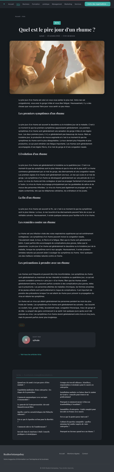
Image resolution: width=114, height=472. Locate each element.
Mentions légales (73, 453)
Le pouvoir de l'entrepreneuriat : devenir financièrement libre (33, 405)
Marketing (68, 4)
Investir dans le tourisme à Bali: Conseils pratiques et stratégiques (33, 433)
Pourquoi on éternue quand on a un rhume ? (77, 431)
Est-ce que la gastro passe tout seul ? (74, 417)
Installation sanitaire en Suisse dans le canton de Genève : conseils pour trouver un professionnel (78, 394)
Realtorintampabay (14, 454)
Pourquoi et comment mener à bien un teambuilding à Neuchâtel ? (75, 403)
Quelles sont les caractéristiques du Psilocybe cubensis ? (35, 413)
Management (57, 4)
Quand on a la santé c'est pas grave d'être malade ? (33, 383)
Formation (36, 4)
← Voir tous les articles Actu (29, 354)
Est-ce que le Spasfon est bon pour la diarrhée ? (35, 420)
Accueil (11, 4)
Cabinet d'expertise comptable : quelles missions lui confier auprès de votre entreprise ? (75, 424)
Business (26, 4)
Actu (18, 4)
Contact (85, 453)
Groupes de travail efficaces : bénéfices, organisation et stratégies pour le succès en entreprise (77, 384)
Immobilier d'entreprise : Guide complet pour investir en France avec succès (78, 410)
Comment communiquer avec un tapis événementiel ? (32, 398)
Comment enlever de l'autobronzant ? (32, 427)
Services (78, 4)
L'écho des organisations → (97, 4)
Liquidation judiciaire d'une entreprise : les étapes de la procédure (34, 391)
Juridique (45, 4)
